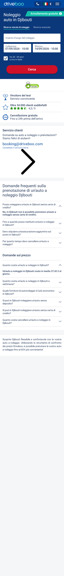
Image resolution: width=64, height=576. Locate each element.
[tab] (16, 26)
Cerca (32, 69)
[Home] (14, 4)
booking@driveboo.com (23, 144)
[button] (37, 3)
